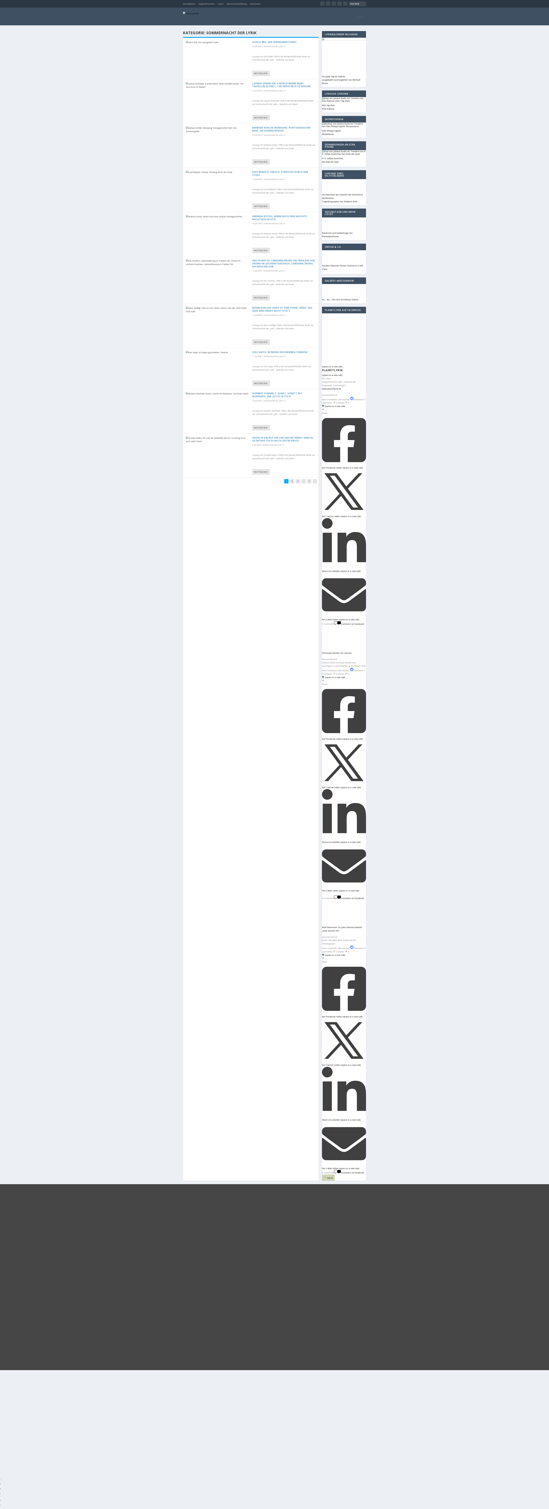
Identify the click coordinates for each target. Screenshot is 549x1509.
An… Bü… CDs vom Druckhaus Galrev (340, 299)
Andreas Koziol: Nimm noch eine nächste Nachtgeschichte (279, 218)
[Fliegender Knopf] (58, 1479)
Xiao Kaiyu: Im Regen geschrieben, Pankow (279, 352)
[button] (344, 401)
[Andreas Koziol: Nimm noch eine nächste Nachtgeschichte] (217, 227)
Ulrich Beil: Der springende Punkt (274, 42)
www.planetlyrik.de (331, 388)
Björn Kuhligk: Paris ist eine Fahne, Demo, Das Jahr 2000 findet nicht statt (282, 309)
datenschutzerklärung (237, 3)
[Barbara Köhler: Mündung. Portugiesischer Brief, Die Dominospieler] (217, 139)
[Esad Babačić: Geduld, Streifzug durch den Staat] (217, 183)
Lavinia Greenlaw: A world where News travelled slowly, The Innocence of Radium (281, 85)
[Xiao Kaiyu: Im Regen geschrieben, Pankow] (217, 363)
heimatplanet (189, 3)
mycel (220, 3)
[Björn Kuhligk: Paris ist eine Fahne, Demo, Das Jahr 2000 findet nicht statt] (217, 319)
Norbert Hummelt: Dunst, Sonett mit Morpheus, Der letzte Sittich (277, 395)
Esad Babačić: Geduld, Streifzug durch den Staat (280, 173)
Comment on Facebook (352, 624)
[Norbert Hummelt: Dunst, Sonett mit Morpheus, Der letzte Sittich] (217, 404)
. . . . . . (361, 16)
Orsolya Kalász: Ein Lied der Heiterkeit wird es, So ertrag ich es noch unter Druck (283, 439)
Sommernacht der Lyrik (273, 46)
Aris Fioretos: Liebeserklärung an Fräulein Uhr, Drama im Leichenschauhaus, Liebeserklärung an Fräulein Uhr (284, 263)
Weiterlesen (260, 73)
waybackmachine (206, 3)
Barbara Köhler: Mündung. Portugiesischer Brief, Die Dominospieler (281, 129)
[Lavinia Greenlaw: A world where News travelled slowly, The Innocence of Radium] (217, 94)
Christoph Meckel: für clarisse (337, 653)
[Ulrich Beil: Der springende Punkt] (217, 53)
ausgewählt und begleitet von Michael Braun (341, 80)
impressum (255, 3)
